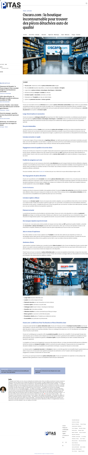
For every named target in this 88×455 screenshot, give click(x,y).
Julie (6, 64)
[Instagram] (66, 442)
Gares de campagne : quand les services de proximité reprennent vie (9, 115)
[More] (16, 72)
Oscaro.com (42, 171)
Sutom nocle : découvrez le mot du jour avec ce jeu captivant (47, 371)
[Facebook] (4, 72)
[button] (86, 3)
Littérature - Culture (4, 110)
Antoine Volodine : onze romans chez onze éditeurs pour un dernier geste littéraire (10, 106)
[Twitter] (7, 72)
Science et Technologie (5, 93)
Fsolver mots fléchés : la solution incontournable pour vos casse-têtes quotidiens (15, 371)
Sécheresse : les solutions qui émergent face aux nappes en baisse (8, 123)
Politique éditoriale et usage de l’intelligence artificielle (44, 453)
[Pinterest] (10, 72)
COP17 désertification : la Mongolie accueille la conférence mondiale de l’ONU (9, 98)
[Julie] (4, 389)
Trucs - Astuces (27, 10)
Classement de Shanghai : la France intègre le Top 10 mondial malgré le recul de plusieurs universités (9, 89)
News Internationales (5, 101)
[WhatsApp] (13, 72)
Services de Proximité (5, 118)
